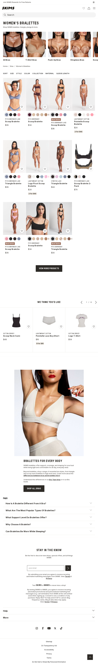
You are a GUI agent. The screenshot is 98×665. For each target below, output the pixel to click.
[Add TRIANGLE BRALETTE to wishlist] (22, 169)
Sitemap (49, 642)
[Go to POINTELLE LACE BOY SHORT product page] (49, 320)
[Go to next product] (96, 302)
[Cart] (88, 8)
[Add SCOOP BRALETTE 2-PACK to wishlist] (91, 169)
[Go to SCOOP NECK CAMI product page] (16, 320)
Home (5, 66)
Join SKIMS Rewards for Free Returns (17, 2)
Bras (12, 66)
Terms (49, 658)
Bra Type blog (54, 480)
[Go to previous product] (82, 302)
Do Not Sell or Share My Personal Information (49, 662)
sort (5, 73)
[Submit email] (68, 568)
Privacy (49, 654)
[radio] (6, 114)
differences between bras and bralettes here (41, 476)
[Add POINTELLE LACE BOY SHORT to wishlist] (61, 326)
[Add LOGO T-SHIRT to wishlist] (94, 326)
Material (50, 73)
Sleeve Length (62, 73)
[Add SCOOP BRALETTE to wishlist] (22, 107)
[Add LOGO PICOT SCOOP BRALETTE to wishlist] (45, 169)
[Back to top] (90, 657)
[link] (33, 488)
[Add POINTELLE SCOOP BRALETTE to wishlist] (91, 107)
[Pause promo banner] (93, 2)
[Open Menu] (94, 8)
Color (27, 73)
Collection (37, 73)
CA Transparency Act (49, 646)
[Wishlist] (83, 8)
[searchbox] (51, 14)
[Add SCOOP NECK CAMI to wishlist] (29, 326)
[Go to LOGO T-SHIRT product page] (82, 320)
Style (19, 73)
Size (12, 73)
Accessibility (49, 650)
